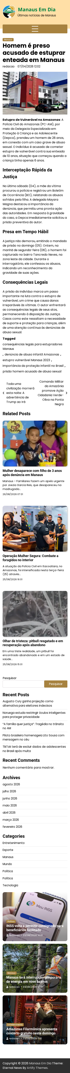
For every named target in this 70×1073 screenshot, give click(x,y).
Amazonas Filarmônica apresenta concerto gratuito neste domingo (31, 1031)
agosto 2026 (11, 784)
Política (8, 871)
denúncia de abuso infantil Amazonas (32, 354)
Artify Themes (37, 1068)
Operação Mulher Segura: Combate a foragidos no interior (30, 558)
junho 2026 (10, 798)
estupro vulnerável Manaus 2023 (26, 360)
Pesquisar (10, 678)
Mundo (7, 864)
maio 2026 (10, 805)
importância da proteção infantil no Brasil (33, 366)
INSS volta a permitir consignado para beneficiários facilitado (34, 928)
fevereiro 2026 (12, 827)
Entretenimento (14, 843)
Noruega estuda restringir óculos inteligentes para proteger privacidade (34, 715)
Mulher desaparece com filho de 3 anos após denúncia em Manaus (32, 473)
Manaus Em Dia (37, 9)
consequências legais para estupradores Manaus (32, 346)
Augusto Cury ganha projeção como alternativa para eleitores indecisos (28, 703)
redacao (9, 66)
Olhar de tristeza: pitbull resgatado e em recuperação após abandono (33, 643)
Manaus (8, 39)
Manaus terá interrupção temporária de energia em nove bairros (33, 979)
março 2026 (11, 820)
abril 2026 (9, 813)
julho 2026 (9, 791)
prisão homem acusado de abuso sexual (32, 371)
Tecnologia (10, 885)
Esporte (8, 850)
